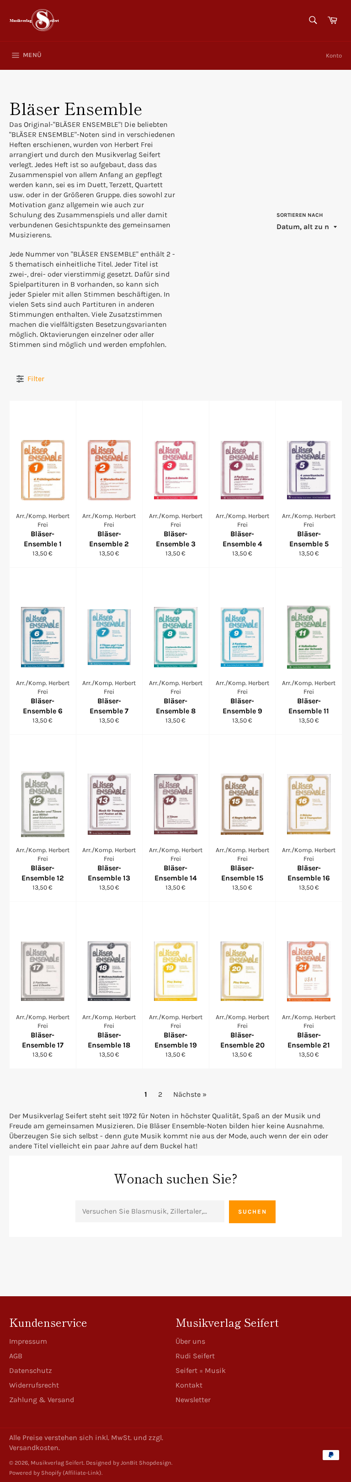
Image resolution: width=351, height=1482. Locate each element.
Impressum (28, 1341)
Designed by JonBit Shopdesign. (129, 1462)
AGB (15, 1355)
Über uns (190, 1341)
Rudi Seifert (195, 1355)
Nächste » (190, 1094)
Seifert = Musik (201, 1370)
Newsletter (193, 1399)
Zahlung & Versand (41, 1399)
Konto (334, 55)
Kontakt (189, 1385)
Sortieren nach (300, 215)
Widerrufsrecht (34, 1385)
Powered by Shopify (35, 1472)
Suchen (252, 1211)
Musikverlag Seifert (57, 1462)
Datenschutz (30, 1370)
